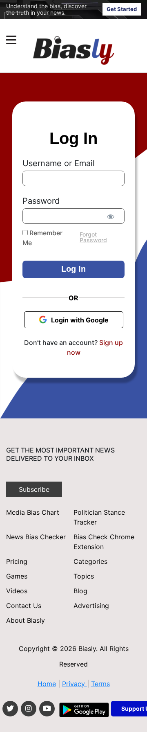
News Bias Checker (36, 537)
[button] (57, 39)
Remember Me (42, 238)
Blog (80, 591)
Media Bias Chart (32, 512)
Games (16, 576)
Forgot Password (93, 237)
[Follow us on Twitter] (10, 708)
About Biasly (25, 620)
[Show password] (110, 216)
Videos (16, 591)
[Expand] (11, 40)
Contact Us (23, 605)
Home (47, 684)
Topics (84, 576)
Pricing (16, 561)
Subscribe (34, 489)
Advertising (91, 605)
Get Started (122, 9)
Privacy (74, 684)
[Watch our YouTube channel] (47, 708)
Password (41, 201)
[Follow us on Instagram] (28, 708)
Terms (100, 684)
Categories (90, 561)
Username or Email (58, 163)
